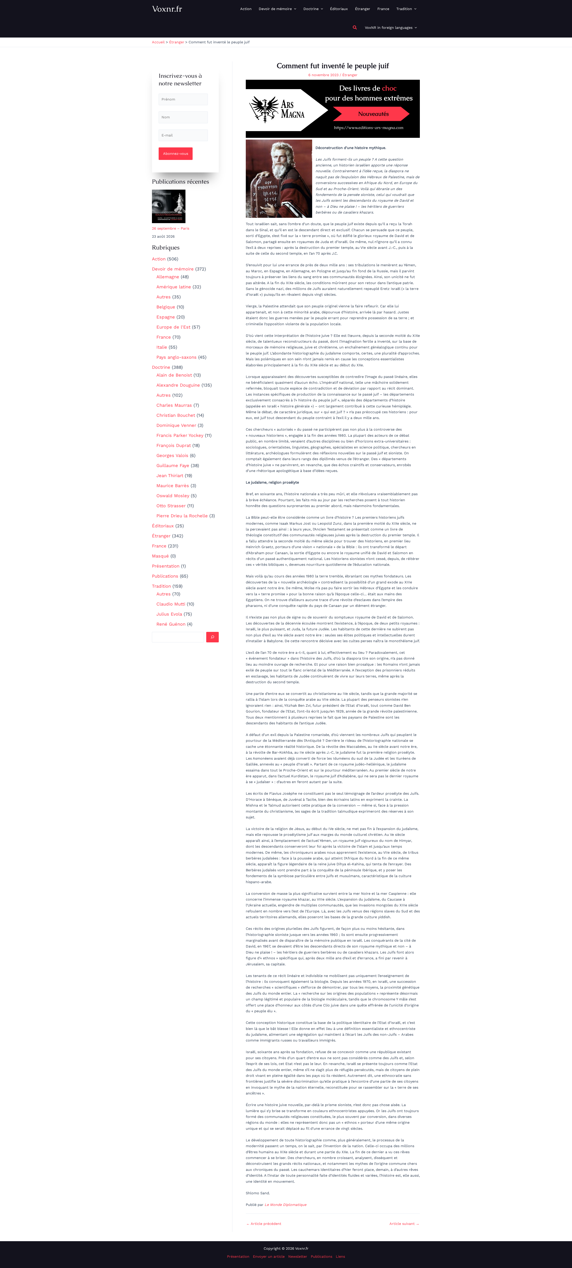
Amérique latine (173, 286)
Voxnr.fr (167, 8)
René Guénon (170, 624)
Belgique (165, 307)
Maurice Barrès (172, 485)
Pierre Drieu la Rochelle (182, 515)
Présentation (165, 566)
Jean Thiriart (169, 475)
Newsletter (297, 1256)
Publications (165, 576)
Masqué (160, 556)
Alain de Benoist (174, 375)
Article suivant (404, 1224)
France (163, 337)
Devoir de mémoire (173, 269)
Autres (163, 297)
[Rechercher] (212, 637)
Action (159, 259)
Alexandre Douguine (178, 385)
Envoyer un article (269, 1256)
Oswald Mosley (172, 495)
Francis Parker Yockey (179, 435)
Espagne (165, 317)
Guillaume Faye (172, 465)
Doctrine (161, 367)
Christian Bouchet (175, 415)
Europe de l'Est (173, 327)
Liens (340, 1256)
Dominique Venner (176, 425)
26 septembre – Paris (170, 228)
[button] (294, 9)
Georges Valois (172, 455)
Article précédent (263, 1224)
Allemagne (167, 276)
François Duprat (173, 445)
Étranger (161, 536)
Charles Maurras (174, 405)
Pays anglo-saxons (176, 357)
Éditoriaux (163, 525)
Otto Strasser (171, 505)
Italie (161, 347)
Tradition (161, 586)
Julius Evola (169, 614)
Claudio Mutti (170, 604)
